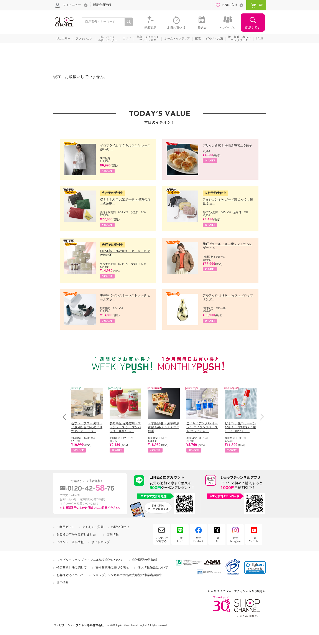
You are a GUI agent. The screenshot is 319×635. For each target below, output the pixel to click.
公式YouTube (253, 540)
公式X (216, 540)
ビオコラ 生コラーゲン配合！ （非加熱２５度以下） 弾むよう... (240, 427)
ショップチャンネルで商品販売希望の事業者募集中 (127, 575)
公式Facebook (198, 540)
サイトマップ (100, 542)
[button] (255, 567)
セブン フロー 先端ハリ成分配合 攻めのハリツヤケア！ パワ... (86, 427)
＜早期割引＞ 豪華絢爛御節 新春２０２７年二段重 (163, 427)
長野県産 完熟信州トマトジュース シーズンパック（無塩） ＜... (125, 427)
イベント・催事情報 (70, 542)
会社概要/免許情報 (144, 560)
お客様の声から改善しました (76, 534)
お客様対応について (70, 575)
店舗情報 (113, 534)
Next (260, 416)
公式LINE (180, 540)
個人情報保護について (153, 567)
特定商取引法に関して (71, 567)
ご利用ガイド (65, 527)
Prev (66, 416)
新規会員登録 (102, 5)
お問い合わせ (120, 527)
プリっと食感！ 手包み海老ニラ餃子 (227, 145)
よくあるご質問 (93, 527)
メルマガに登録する (161, 540)
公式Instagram (235, 540)
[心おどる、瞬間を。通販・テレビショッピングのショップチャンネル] (64, 21)
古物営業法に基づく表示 (112, 567)
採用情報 (62, 582)
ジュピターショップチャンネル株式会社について (89, 560)
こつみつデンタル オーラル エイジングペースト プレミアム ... (202, 427)
